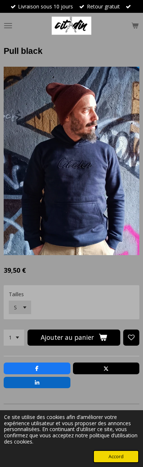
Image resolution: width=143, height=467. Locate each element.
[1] (14, 338)
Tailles (16, 294)
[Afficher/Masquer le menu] (8, 25)
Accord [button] (116, 456)
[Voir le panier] (135, 25)
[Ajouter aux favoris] (131, 338)
